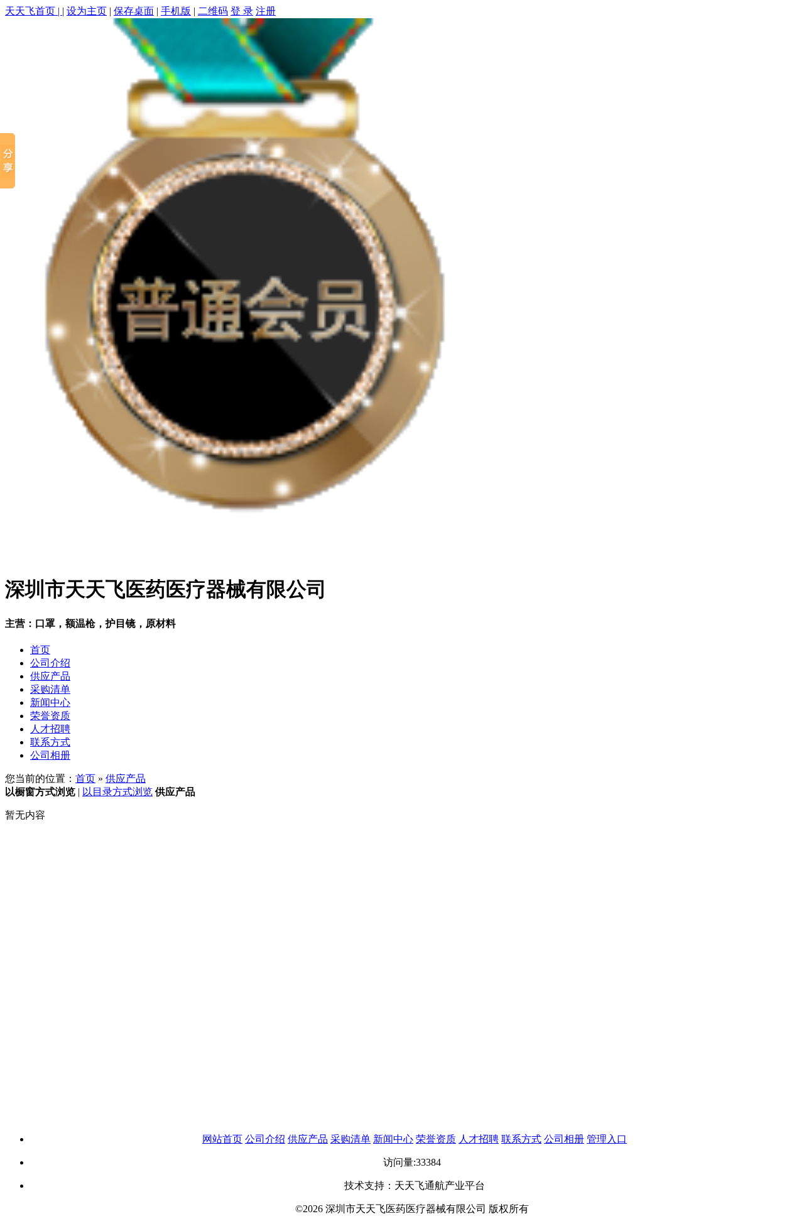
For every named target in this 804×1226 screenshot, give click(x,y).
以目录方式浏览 (117, 791)
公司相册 (50, 755)
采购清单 (50, 689)
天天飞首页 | (33, 11)
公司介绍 (50, 663)
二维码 (213, 11)
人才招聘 (50, 729)
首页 (40, 649)
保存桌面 (134, 11)
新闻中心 (50, 702)
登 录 (242, 11)
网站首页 (222, 1139)
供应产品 (50, 676)
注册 (266, 11)
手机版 (176, 11)
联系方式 (50, 742)
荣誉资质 (50, 715)
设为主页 (87, 11)
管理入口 (607, 1139)
